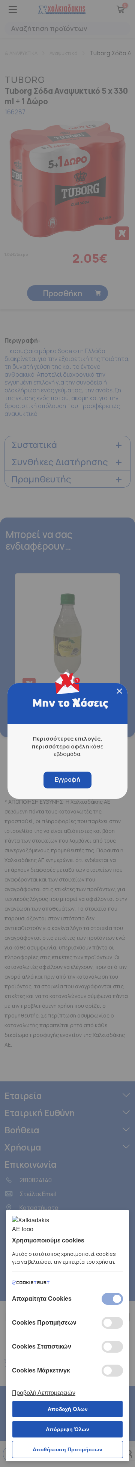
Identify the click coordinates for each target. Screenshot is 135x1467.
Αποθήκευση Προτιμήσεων (67, 1449)
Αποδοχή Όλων (68, 1409)
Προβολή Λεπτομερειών (43, 1393)
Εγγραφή (67, 779)
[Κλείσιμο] (119, 691)
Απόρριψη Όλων (67, 1429)
